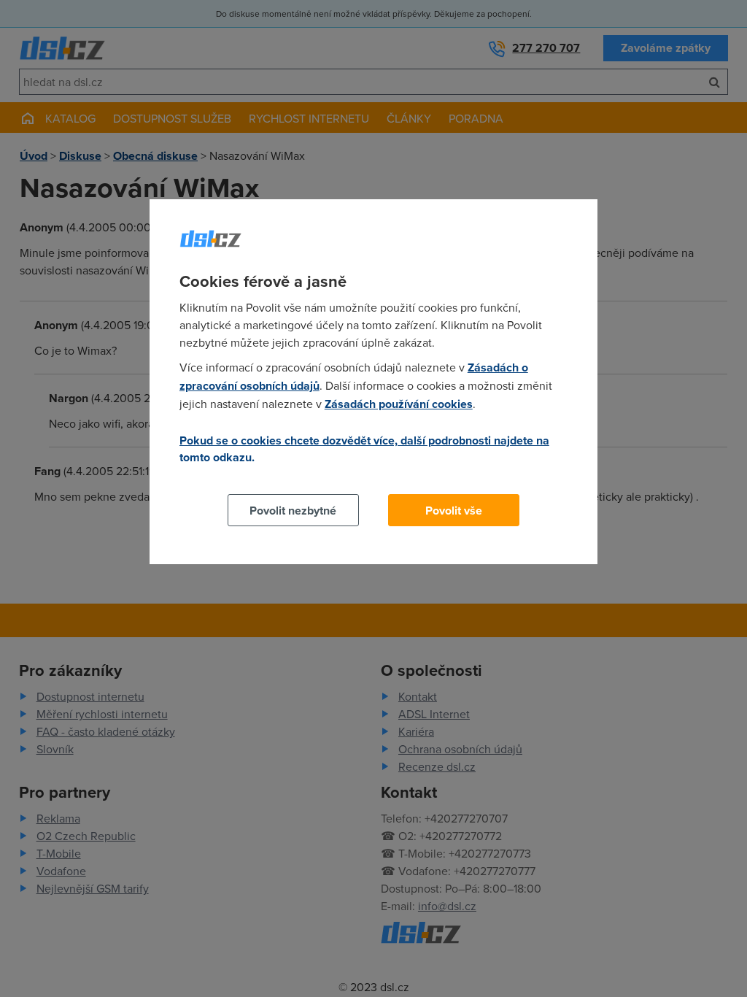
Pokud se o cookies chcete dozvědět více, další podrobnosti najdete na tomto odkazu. (364, 449)
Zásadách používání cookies (399, 404)
